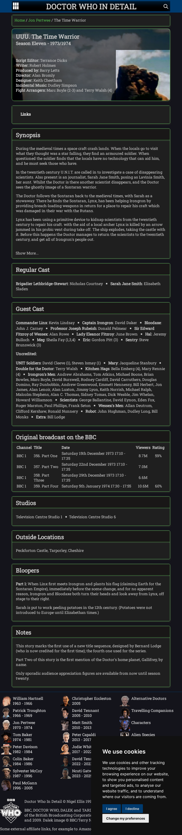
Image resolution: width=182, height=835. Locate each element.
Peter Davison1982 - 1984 (25, 749)
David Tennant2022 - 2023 (85, 761)
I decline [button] (132, 809)
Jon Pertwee (39, 20)
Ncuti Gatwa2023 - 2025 (83, 773)
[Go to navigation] (16, 6)
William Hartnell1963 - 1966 (28, 701)
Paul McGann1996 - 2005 (25, 785)
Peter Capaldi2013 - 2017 (84, 737)
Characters (141, 722)
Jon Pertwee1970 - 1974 (24, 725)
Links (26, 114)
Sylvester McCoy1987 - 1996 (27, 773)
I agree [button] (111, 809)
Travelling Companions (152, 710)
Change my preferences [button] (125, 818)
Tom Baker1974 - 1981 (22, 737)
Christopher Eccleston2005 (91, 701)
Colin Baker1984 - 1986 (23, 761)
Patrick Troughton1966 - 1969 (29, 713)
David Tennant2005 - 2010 (85, 713)
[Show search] (166, 6)
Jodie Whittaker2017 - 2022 (86, 749)
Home (19, 20)
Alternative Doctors (148, 698)
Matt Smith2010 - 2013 (82, 725)
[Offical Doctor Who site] (11, 821)
